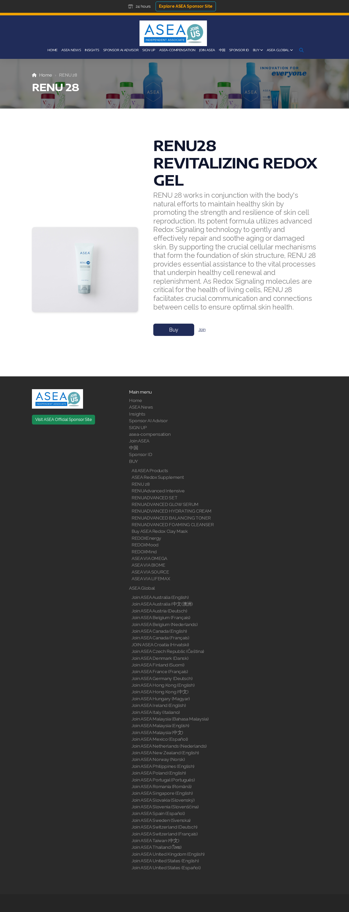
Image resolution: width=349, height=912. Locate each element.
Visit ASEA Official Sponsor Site (63, 419)
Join (202, 329)
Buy (173, 330)
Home (45, 75)
